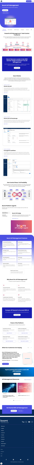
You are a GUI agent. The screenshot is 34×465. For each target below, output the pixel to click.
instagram (28, 460)
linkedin (13, 460)
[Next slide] (31, 348)
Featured (2, 441)
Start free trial (29, 1)
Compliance (2, 451)
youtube (21, 460)
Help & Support (3, 443)
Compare (2, 428)
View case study (5, 364)
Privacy (2, 449)
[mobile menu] (32, 1)
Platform (2, 430)
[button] (13, 401)
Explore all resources (27, 380)
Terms (1, 453)
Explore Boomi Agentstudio (9, 342)
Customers (3, 439)
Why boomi (3, 426)
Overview (4, 29)
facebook (6, 460)
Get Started (3, 445)
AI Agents (22, 29)
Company (2, 434)
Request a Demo (5, 12)
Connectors (3, 432)
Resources (2, 437)
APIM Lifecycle (16, 29)
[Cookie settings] (1, 463)
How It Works (10, 29)
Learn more (5, 92)
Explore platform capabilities (24, 342)
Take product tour (15, 219)
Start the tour (5, 10)
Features (27, 29)
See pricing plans (17, 374)
